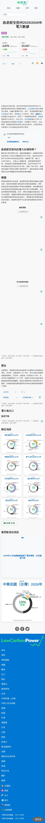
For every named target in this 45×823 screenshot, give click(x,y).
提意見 (38, 819)
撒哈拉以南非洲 (8, 756)
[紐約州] (33, 508)
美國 (3, 708)
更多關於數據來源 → (14, 142)
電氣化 (4, 684)
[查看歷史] (10, 52)
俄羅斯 (4, 722)
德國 (3, 761)
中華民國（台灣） (9, 698)
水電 (33, 373)
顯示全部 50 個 (9, 523)
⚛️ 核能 (4, 790)
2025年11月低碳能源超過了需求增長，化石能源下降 (22, 557)
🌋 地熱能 (5, 805)
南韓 (3, 737)
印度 (3, 718)
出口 (3, 674)
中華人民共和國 (8, 703)
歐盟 (3, 713)
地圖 (18, 8)
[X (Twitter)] (27, 630)
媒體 (3, 780)
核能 (39, 116)
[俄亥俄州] (33, 487)
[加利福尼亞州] (33, 443)
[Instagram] (17, 630)
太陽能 (28, 119)
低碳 (37, 114)
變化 (3, 679)
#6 (27, 55)
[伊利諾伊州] (11, 487)
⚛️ (2, 33)
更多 (36, 8)
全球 (3, 694)
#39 (8, 55)
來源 (3, 766)
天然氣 (3, 114)
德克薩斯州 (6, 747)
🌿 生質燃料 (6, 810)
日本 (3, 727)
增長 (3, 655)
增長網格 (5, 660)
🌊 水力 (4, 795)
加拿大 (4, 742)
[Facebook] (22, 630)
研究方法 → (26, 142)
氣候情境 (5, 689)
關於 (3, 776)
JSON (21, 815)
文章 (27, 8)
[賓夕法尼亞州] (33, 465)
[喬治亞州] (11, 508)
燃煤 (18, 114)
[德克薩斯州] (11, 443)
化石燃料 (31, 109)
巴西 (3, 732)
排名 (8, 8)
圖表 (3, 669)
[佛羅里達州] (11, 465)
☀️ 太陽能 (5, 786)
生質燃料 (19, 122)
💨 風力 (4, 800)
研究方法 (5, 771)
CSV (17, 815)
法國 (3, 751)
